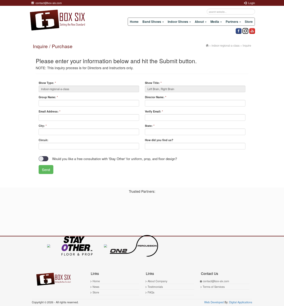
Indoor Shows (178, 21)
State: (149, 126)
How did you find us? (159, 140)
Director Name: (155, 97)
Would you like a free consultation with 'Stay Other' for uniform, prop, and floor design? (114, 158)
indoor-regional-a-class (226, 45)
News (95, 287)
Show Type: (47, 83)
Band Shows (152, 21)
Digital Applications (240, 302)
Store (249, 21)
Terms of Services (213, 287)
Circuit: (43, 140)
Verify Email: (154, 111)
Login (251, 3)
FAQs (150, 292)
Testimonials (155, 287)
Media (215, 21)
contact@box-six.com (48, 3)
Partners (232, 21)
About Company (157, 281)
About (200, 21)
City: (43, 126)
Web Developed (214, 302)
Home (134, 21)
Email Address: (49, 111)
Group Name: (48, 97)
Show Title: (153, 83)
